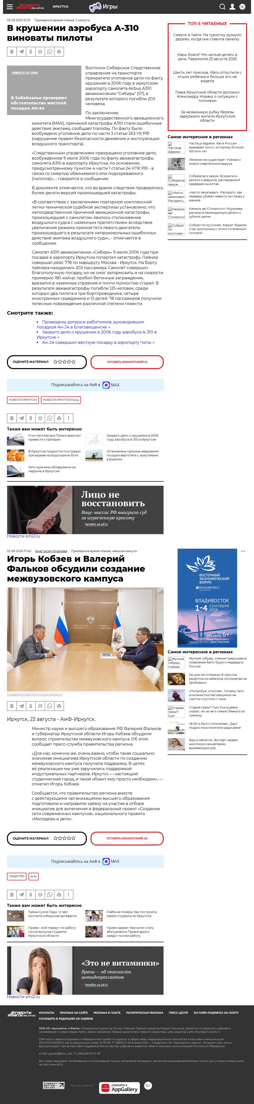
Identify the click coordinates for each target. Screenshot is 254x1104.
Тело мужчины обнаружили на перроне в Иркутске (52, 469)
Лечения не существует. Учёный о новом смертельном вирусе (215, 161)
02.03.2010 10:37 (19, 20)
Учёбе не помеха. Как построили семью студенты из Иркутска (132, 914)
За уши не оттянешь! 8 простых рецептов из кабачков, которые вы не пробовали (218, 678)
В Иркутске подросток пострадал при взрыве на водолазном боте (54, 453)
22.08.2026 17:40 (19, 551)
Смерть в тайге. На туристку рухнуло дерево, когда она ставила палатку (207, 37)
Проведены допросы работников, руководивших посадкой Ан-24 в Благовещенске (90, 324)
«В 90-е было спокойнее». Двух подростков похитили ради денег (215, 725)
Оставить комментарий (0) (127, 838)
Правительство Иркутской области (34, 694)
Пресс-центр (178, 1012)
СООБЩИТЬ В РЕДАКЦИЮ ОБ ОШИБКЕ (66, 1018)
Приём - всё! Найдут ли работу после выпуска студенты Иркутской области (52, 932)
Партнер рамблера (82, 1085)
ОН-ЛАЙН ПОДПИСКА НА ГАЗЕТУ (216, 1012)
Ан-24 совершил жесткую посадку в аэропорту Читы (96, 342)
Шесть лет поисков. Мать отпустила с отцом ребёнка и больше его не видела (207, 76)
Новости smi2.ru (23, 536)
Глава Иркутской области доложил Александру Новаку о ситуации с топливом (207, 96)
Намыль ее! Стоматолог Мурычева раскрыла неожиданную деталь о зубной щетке (215, 212)
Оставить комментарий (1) (127, 362)
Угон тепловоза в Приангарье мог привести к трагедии (54, 437)
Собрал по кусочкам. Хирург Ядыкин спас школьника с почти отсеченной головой (218, 229)
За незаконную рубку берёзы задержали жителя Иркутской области (207, 116)
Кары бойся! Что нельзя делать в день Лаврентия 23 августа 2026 (207, 57)
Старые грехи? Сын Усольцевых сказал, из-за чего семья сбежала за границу (217, 711)
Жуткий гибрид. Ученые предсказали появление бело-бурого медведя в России (218, 662)
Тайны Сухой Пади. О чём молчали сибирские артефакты (52, 914)
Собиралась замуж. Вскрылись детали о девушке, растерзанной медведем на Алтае (214, 180)
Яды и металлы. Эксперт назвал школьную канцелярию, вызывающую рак (213, 744)
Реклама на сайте (74, 1012)
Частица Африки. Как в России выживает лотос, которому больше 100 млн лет (216, 147)
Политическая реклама (144, 1012)
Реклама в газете (107, 1012)
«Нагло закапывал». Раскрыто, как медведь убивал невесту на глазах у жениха (217, 196)
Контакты (46, 1012)
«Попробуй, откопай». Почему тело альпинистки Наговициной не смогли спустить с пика (216, 695)
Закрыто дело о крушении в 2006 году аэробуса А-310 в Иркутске (132, 437)
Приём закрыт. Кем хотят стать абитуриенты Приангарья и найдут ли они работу (130, 932)
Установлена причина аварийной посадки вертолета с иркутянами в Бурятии (133, 455)
